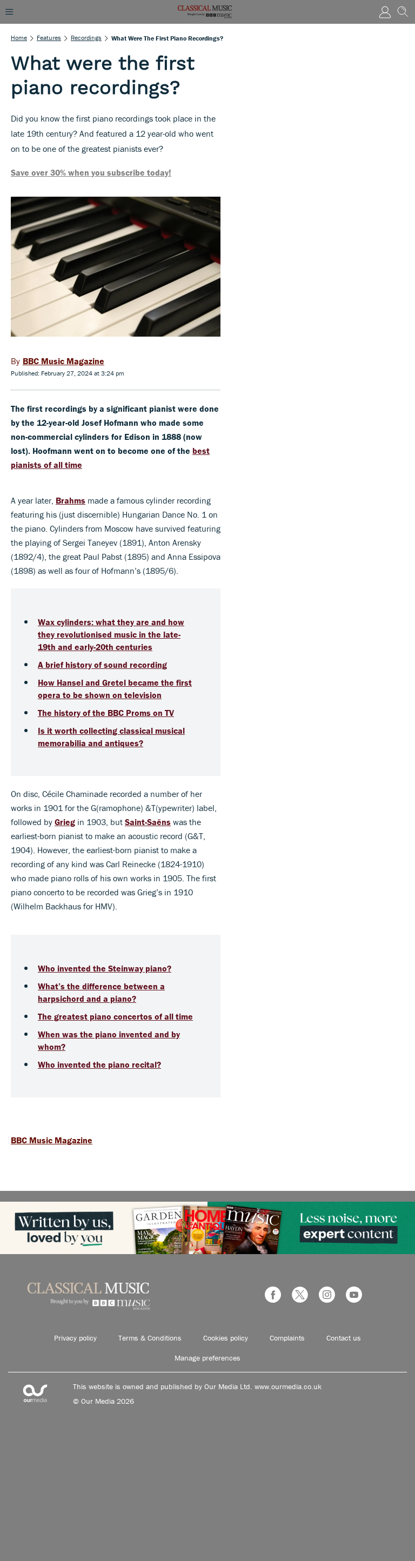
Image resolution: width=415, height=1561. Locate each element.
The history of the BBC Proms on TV (106, 712)
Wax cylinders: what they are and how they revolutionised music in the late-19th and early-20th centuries (111, 634)
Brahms (70, 500)
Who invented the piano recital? (99, 1064)
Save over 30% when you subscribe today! (91, 172)
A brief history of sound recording (102, 664)
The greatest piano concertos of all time (115, 1016)
